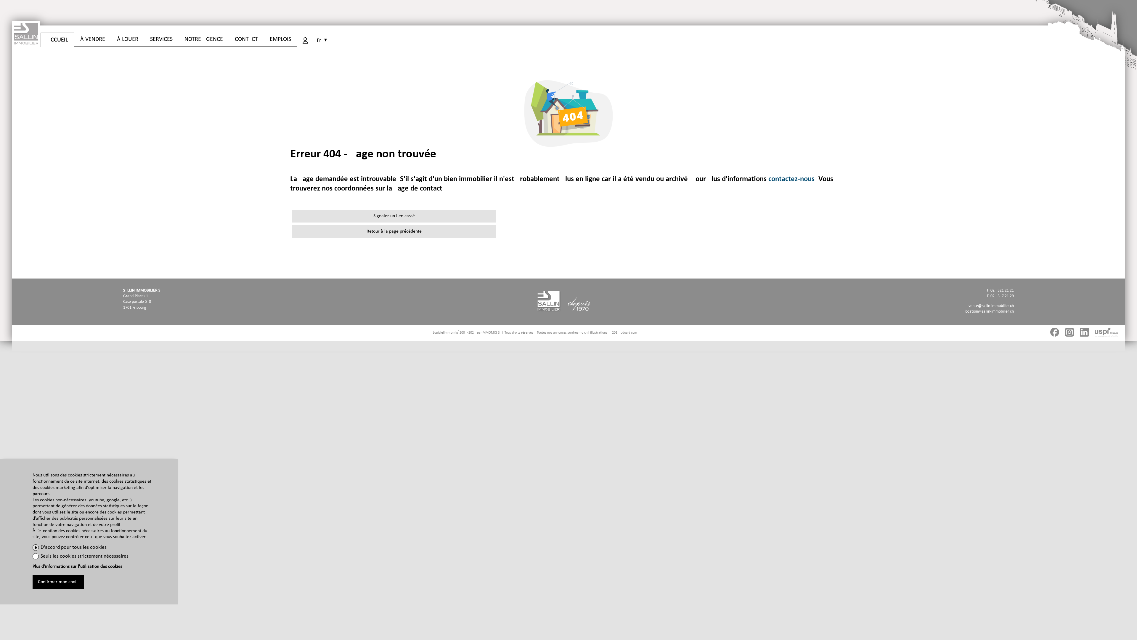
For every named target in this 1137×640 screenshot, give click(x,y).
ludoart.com (628, 333)
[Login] (305, 40)
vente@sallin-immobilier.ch (991, 306)
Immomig (451, 333)
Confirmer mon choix (58, 582)
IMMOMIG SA (492, 333)
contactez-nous (791, 179)
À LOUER (127, 39)
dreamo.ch (579, 333)
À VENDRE (92, 39)
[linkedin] (1084, 333)
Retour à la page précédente (394, 231)
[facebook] (1054, 333)
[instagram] (1069, 333)
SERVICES (161, 39)
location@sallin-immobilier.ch (989, 311)
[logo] (26, 32)
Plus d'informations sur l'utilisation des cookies (77, 566)
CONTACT (246, 39)
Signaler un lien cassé (394, 216)
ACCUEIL (57, 40)
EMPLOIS (280, 39)
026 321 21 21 (1002, 290)
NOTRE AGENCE (203, 39)
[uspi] (1106, 333)
